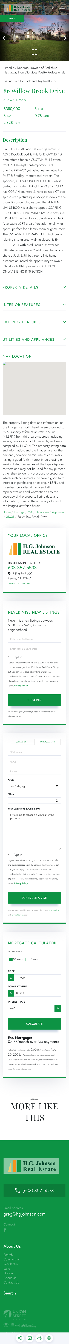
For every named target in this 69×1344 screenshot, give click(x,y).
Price (11, 971)
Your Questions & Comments (24, 808)
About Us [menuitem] (10, 1278)
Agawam (58, 512)
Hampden (42, 512)
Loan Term (15, 951)
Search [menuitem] (8, 1255)
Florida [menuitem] (8, 1273)
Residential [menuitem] (11, 1264)
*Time (11, 794)
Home (7, 512)
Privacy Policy (21, 685)
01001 (10, 517)
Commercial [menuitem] (11, 1259)
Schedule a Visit (47, 742)
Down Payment (17, 986)
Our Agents (26, 583)
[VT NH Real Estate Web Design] (34, 1315)
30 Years (17, 959)
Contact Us (13, 583)
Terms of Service (17, 915)
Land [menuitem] (7, 1268)
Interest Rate (16, 1001)
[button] (6, 38)
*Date (11, 779)
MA (30, 512)
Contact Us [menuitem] (11, 1282)
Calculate (34, 1023)
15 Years (34, 959)
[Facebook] (5, 1230)
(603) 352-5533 (38, 1190)
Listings (19, 512)
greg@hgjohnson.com (25, 1214)
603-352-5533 (22, 568)
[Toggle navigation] (62, 8)
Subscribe (34, 700)
